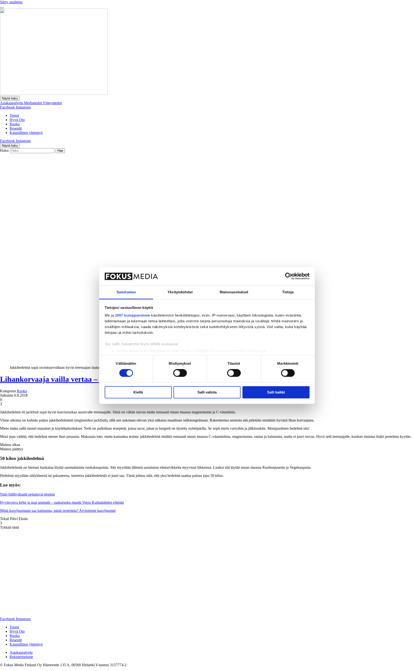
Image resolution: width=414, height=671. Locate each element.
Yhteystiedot (52, 103)
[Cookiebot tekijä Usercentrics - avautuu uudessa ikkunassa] (289, 276)
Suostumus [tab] (126, 292)
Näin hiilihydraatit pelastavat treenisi (27, 494)
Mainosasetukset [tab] (234, 292)
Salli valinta (207, 392)
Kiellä (138, 392)
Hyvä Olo (17, 120)
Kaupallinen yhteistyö (26, 133)
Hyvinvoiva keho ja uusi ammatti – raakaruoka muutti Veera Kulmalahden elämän (62, 502)
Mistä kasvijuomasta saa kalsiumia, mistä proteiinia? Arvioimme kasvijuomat (57, 511)
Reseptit (16, 128)
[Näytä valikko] (2, 7)
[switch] (180, 373)
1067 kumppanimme (132, 315)
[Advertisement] (207, 189)
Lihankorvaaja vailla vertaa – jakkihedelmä (72, 379)
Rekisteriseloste (21, 657)
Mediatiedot (33, 103)
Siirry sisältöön (11, 2)
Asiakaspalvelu (12, 103)
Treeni (14, 115)
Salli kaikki (276, 392)
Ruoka (15, 124)
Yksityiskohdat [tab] (179, 292)
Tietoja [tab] (288, 292)
